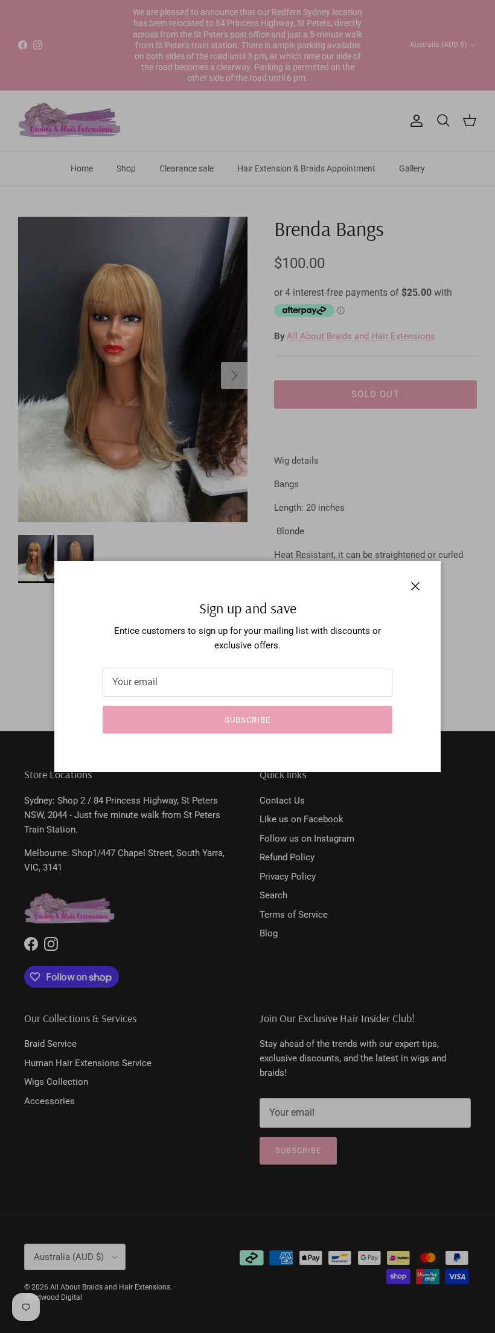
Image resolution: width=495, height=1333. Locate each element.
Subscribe (247, 719)
